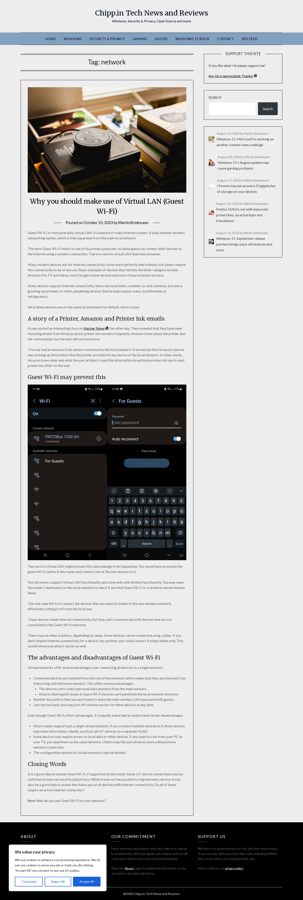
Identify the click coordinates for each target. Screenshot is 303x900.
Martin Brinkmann (133, 222)
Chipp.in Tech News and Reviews (151, 13)
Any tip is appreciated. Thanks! (231, 76)
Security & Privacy (107, 39)
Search (215, 97)
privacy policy (234, 868)
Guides (161, 39)
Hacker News (94, 328)
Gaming (140, 39)
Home (50, 39)
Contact (225, 39)
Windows (73, 39)
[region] (57, 868)
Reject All (58, 881)
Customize (29, 881)
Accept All (86, 881)
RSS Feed (250, 39)
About (129, 868)
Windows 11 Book (192, 39)
